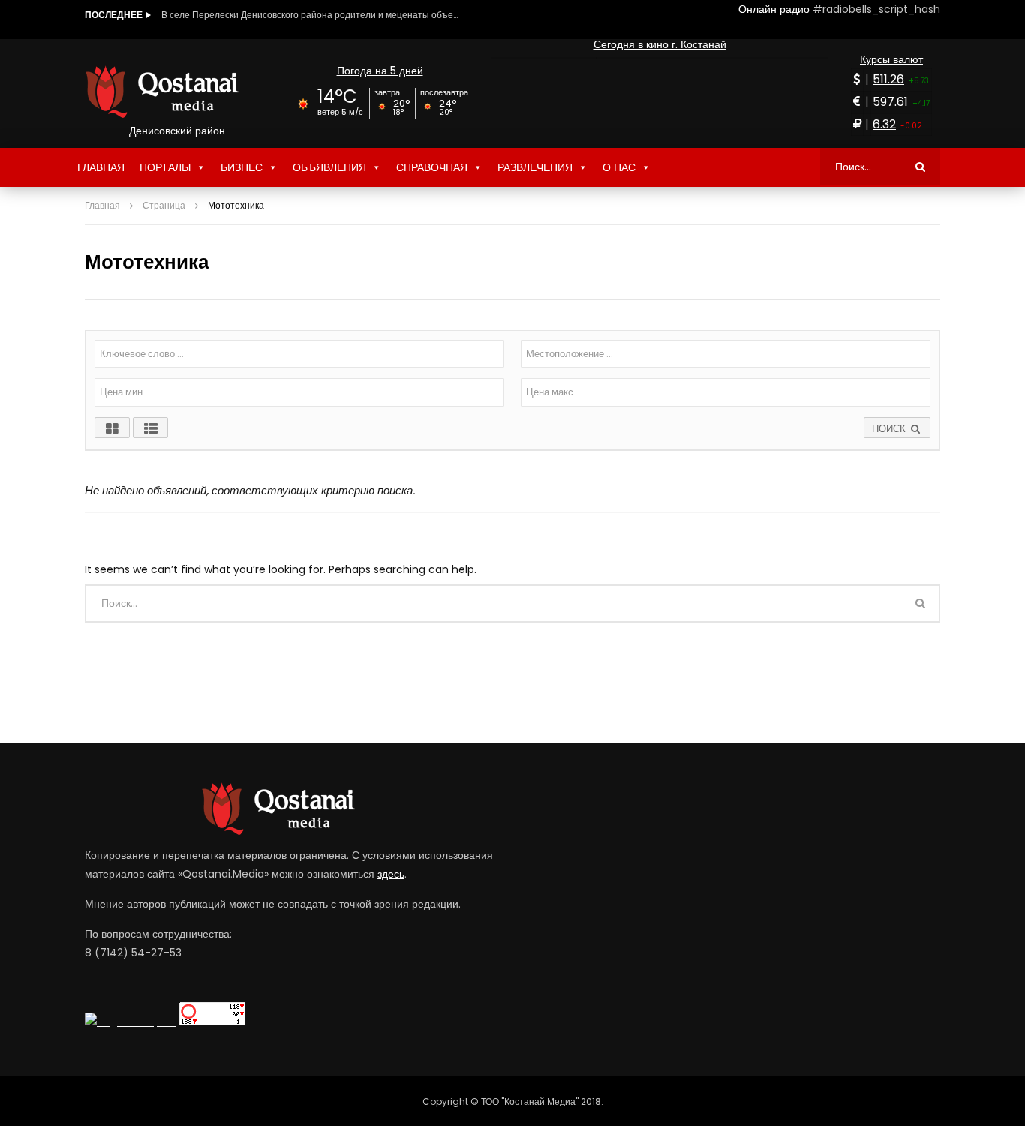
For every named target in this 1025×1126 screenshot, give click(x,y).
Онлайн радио (774, 9)
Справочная (431, 167)
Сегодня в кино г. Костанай (660, 44)
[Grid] (112, 427)
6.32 (884, 124)
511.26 (888, 79)
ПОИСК (890, 428)
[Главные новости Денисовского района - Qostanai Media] (177, 91)
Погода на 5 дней (380, 70)
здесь (390, 873)
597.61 (890, 101)
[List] (150, 427)
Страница (164, 205)
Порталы (165, 167)
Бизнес (242, 167)
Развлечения (535, 167)
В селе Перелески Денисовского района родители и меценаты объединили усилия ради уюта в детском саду (311, 14)
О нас (619, 167)
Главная (101, 167)
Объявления (329, 167)
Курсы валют (891, 59)
